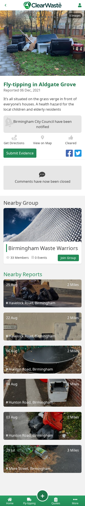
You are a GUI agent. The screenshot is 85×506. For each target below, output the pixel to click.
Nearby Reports (22, 274)
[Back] (5, 5)
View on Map (42, 143)
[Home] (42, 5)
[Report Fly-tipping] (42, 495)
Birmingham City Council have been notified (42, 124)
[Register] (79, 5)
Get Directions (14, 143)
